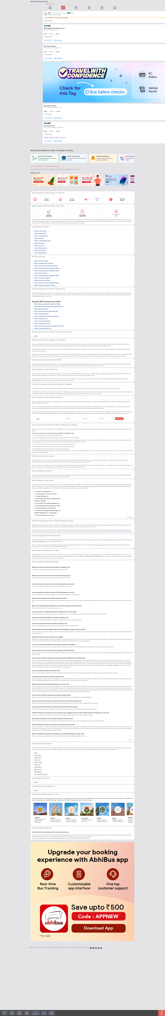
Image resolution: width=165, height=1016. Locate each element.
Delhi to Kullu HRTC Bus (40, 318)
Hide (130, 739)
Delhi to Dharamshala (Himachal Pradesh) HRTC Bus (48, 306)
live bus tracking (38, 541)
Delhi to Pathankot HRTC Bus (42, 321)
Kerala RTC (84, 818)
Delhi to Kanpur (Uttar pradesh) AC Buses (46, 265)
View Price (119, 418)
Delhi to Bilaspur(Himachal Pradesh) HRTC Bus (47, 304)
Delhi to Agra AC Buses (40, 273)
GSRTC (99, 818)
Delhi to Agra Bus (39, 245)
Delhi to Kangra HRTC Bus (41, 313)
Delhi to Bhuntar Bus (40, 250)
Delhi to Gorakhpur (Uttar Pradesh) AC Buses (47, 268)
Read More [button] (77, 169)
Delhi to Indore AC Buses (41, 261)
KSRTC (68, 818)
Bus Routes (39, 166)
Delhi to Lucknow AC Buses (42, 278)
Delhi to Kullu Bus (39, 238)
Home (32, 166)
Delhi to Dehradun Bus (40, 248)
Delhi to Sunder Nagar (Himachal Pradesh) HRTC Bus (49, 326)
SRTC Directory (85, 800)
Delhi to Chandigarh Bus (41, 236)
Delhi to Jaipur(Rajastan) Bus (42, 240)
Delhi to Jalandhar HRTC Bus (42, 323)
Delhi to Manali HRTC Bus (41, 309)
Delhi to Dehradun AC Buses (42, 280)
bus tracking (85, 697)
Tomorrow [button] (52, 4)
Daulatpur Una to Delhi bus (93, 556)
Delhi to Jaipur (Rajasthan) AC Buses (44, 285)
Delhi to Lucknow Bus (40, 231)
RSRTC (114, 818)
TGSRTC (52, 818)
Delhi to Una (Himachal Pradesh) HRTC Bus (46, 311)
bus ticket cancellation (113, 665)
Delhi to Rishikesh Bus (40, 253)
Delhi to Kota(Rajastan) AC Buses (43, 263)
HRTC (35, 293)
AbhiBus (31, 947)
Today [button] (46, 4)
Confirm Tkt (39, 947)
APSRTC (37, 817)
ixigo (35, 947)
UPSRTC (130, 817)
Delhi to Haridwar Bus (40, 233)
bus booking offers (115, 530)
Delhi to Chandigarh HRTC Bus (42, 328)
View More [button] (130, 517)
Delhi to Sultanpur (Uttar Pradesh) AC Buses (46, 270)
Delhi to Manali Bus (39, 243)
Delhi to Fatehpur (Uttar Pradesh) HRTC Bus (46, 316)
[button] (50, 8)
